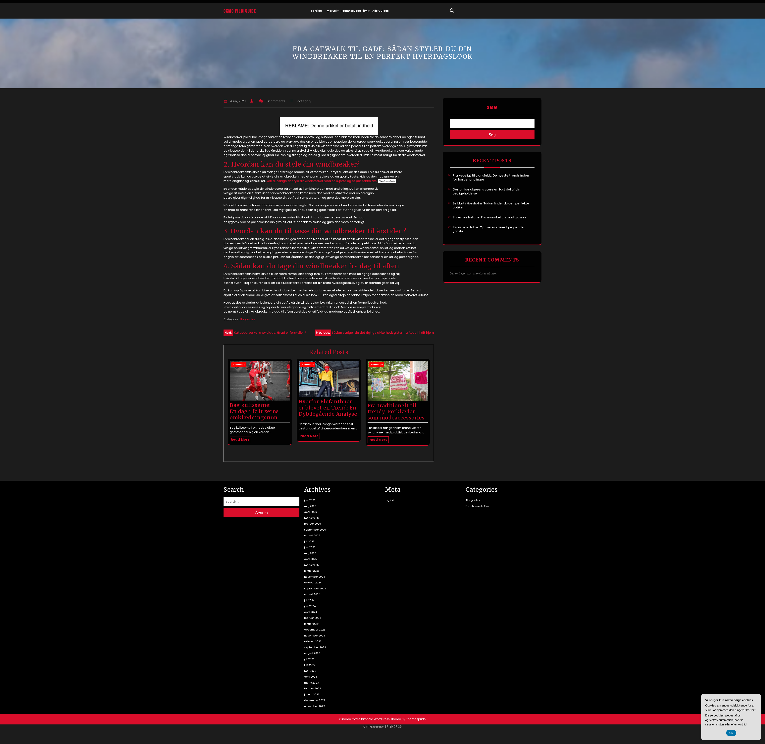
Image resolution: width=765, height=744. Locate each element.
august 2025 (312, 535)
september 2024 (315, 588)
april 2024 (310, 612)
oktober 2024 (313, 582)
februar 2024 (312, 618)
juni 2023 (310, 665)
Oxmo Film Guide (240, 11)
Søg (492, 107)
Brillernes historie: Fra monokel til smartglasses (489, 217)
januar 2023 (312, 694)
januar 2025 (312, 571)
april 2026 (310, 512)
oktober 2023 (313, 641)
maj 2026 (310, 506)
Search (261, 513)
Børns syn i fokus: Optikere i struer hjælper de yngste (488, 229)
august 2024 (312, 594)
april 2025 (310, 559)
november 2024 (314, 577)
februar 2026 (312, 524)
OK (731, 732)
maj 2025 (310, 553)
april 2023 (310, 677)
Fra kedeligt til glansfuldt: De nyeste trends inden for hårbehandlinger (491, 177)
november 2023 (314, 635)
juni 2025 (310, 547)
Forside (316, 11)
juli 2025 (309, 541)
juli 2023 (309, 659)
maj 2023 (310, 671)
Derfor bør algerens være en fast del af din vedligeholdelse (486, 191)
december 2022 (314, 700)
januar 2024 (312, 624)
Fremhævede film (354, 11)
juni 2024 (310, 606)
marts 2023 (311, 683)
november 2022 (314, 706)
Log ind (389, 500)
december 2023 (314, 630)
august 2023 (312, 653)
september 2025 (315, 530)
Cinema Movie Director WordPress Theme (370, 719)
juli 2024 (309, 600)
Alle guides (380, 11)
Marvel (332, 11)
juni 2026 (310, 500)
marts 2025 (311, 565)
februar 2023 (312, 688)
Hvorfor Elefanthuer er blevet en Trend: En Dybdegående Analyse (328, 407)
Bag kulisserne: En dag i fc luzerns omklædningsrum (254, 411)
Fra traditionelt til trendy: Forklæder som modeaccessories (396, 411)
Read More (240, 439)
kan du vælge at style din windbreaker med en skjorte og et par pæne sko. (322, 181)
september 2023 (315, 647)
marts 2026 (311, 518)
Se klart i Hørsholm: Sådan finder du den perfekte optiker (491, 205)
